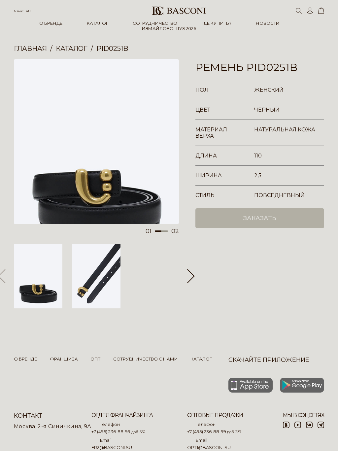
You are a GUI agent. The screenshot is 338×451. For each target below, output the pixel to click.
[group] (96, 141)
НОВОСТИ (268, 23)
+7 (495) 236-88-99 (110, 431)
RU (28, 11)
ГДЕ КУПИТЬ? (216, 23)
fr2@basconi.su (111, 447)
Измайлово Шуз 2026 (169, 28)
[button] (190, 276)
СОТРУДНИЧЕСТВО (155, 23)
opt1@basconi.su (209, 447)
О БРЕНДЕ (50, 23)
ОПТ (95, 359)
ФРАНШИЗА (64, 359)
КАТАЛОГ (97, 23)
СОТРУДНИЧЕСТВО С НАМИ (145, 359)
